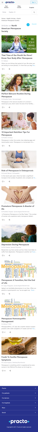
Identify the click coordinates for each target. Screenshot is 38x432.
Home (4, 12)
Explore (11, 12)
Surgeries (31, 7)
